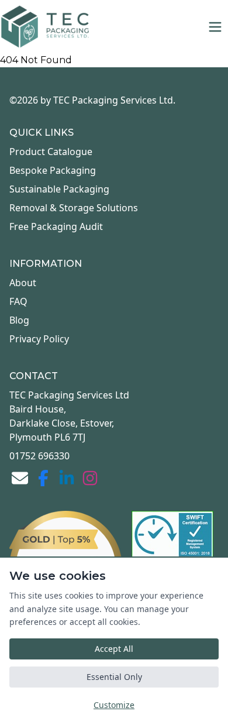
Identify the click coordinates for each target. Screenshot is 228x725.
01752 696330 (39, 455)
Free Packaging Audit (56, 226)
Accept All (114, 648)
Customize (114, 704)
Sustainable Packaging (59, 189)
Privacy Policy (39, 338)
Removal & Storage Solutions (73, 207)
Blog (19, 320)
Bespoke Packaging (52, 170)
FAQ (18, 301)
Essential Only (114, 676)
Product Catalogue (50, 151)
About (22, 282)
